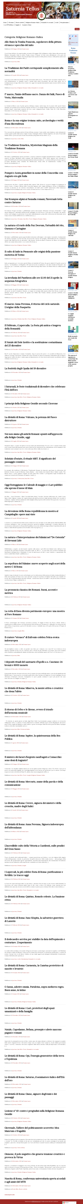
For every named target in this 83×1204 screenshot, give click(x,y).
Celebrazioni (20, 478)
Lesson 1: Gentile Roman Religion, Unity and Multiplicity (73, 295)
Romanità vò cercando (47, 22)
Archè (56, 22)
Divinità (19, 271)
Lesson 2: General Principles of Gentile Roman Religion (72, 273)
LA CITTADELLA (9, 25)
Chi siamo (11, 22)
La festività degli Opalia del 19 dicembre (25, 368)
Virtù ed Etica (21, 1147)
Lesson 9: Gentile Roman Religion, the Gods (72, 135)
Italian (67, 1202)
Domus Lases (25, 49)
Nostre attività (20, 22)
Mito (18, 61)
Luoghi (19, 192)
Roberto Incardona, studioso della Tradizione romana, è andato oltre (73, 71)
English (17, 25)
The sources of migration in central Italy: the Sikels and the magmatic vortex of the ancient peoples (73, 361)
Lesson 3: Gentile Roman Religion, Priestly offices (73, 253)
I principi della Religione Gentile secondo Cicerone (31, 403)
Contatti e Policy (26, 25)
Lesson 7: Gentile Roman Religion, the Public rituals (73, 174)
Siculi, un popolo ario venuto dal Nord (72, 337)
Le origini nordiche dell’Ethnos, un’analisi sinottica (71, 317)
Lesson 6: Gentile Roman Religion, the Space (72, 194)
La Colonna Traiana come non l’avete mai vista (72, 93)
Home (5, 22)
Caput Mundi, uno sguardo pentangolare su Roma (73, 114)
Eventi (13, 1189)
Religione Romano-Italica (32, 22)
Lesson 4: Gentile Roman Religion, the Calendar (72, 232)
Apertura (14, 61)
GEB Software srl (36, 1201)
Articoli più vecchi (9, 1194)
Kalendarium (24, 959)
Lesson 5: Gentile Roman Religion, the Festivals (73, 212)
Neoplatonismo (64, 22)
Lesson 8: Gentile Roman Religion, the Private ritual (73, 155)
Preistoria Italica (25, 729)
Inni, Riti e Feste (27, 219)
